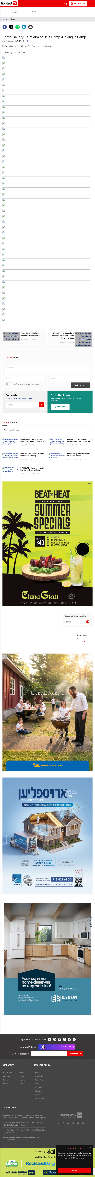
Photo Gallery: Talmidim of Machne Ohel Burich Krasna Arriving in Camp (63, 335)
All (5, 430)
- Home (36, 1072)
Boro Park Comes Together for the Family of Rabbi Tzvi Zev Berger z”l (23, 1131)
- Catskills (5, 1084)
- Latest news (7, 1072)
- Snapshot (21, 1080)
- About (36, 1084)
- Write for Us (38, 1087)
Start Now (60, 407)
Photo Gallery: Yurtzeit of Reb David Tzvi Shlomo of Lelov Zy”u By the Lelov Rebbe (33, 441)
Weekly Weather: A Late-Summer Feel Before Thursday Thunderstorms (32, 456)
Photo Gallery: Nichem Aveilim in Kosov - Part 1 (30, 334)
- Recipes (21, 1084)
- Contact (37, 1095)
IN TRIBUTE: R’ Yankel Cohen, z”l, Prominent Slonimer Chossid (32, 469)
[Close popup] (90, 1148)
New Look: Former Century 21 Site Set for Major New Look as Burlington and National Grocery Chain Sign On (24, 1116)
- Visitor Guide (39, 1080)
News (13, 19)
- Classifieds (38, 1076)
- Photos (21, 1072)
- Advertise (37, 1091)
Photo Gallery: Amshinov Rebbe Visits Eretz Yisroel (78, 455)
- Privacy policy (39, 1098)
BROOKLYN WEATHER (38, 12)
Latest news (14, 430)
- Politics (5, 1080)
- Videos (21, 1076)
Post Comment (80, 385)
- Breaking (6, 1076)
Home (4, 19)
